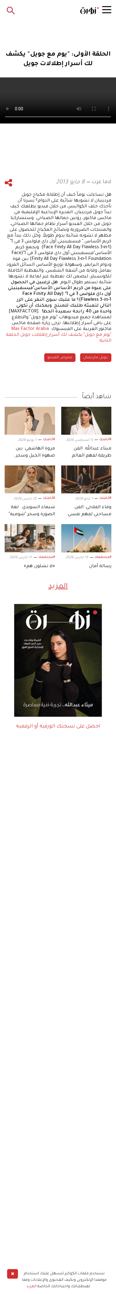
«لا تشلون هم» (39, 566)
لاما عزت (101, 182)
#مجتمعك (103, 557)
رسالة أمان (100, 566)
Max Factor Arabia (30, 329)
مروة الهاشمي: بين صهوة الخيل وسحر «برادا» (35, 452)
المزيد (58, 587)
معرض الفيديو (59, 357)
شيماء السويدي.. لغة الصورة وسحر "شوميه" (32, 511)
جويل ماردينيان (95, 357)
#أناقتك (105, 439)
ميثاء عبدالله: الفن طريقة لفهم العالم (91, 452)
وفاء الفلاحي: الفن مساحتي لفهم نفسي (89, 511)
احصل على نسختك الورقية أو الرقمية (58, 726)
